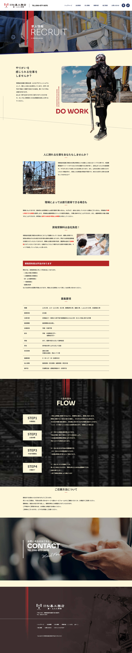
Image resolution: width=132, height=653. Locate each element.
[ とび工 (70, 624)
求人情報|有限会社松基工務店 (37, 38)
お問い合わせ (115, 5)
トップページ (68, 5)
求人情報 (87, 5)
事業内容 (96, 5)
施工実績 (105, 5)
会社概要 (78, 5)
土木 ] (76, 624)
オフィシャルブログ (59, 627)
